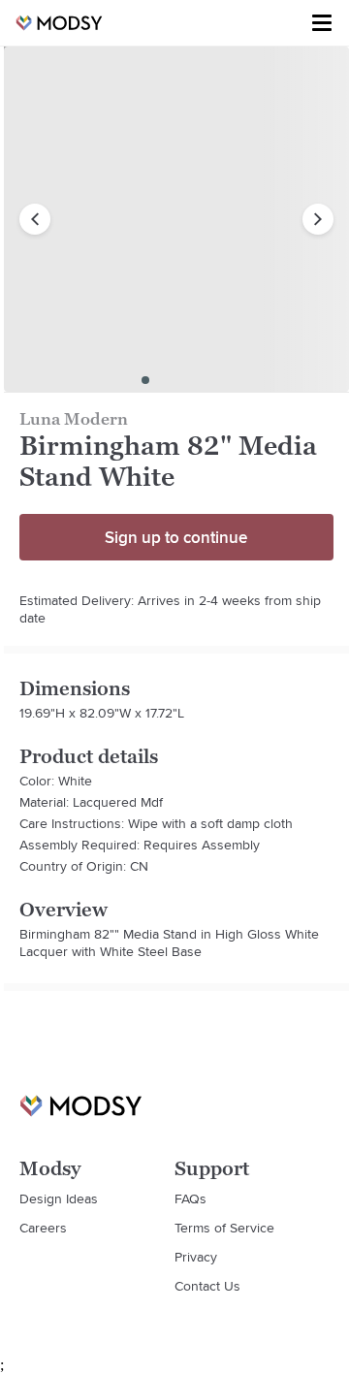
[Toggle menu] (322, 23)
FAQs (190, 1198)
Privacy (195, 1256)
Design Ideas (58, 1198)
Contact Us (207, 1285)
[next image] (317, 219)
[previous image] (34, 219)
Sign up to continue (176, 537)
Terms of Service (224, 1227)
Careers (43, 1227)
